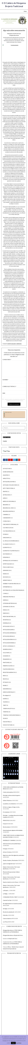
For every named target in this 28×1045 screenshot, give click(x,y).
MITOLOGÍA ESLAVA (8, 629)
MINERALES (6, 623)
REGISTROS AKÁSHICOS (9, 672)
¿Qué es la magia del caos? (9, 863)
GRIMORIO (19, 343)
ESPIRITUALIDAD (11, 343)
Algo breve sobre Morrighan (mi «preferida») (13, 855)
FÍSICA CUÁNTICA (7, 567)
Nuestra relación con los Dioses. (10, 882)
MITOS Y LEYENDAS (8, 646)
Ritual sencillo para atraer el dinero (11, 872)
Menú (25, 11)
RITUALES (5, 682)
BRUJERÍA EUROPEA (8, 511)
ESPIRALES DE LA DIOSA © (9, 560)
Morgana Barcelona (14, 35)
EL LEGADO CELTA (7, 544)
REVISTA (5, 679)
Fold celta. (5, 915)
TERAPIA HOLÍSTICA (8, 708)
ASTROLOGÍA (6, 494)
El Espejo (5, 848)
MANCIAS (5, 613)
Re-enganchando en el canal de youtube (12, 903)
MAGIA (5, 610)
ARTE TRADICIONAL (8, 488)
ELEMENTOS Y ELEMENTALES (10, 550)
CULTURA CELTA (7, 527)
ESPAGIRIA (5, 557)
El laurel (5, 823)
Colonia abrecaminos (8, 792)
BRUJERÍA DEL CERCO (8, 508)
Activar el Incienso (7, 852)
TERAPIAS (5, 711)
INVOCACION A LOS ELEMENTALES (12, 843)
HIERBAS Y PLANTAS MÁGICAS (10, 583)
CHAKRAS (5, 514)
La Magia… (5, 893)
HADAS (5, 573)
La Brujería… (6, 890)
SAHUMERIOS (6, 688)
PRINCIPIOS (6, 820)
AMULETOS (6, 478)
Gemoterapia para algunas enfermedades (12, 830)
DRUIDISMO (6, 537)
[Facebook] (4, 460)
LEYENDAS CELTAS (7, 606)
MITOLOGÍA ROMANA (8, 642)
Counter (5, 441)
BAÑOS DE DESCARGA (8, 501)
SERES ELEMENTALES (8, 692)
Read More (18, 1043)
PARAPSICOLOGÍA (7, 665)
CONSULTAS (6, 521)
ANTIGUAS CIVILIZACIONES (10, 485)
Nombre (5, 379)
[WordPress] (17, 460)
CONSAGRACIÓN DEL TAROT (10, 897)
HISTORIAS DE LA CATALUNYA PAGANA (13, 590)
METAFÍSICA (6, 619)
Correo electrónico (9, 386)
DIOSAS (5, 534)
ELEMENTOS (6, 547)
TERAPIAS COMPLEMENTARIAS (11, 715)
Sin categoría (6, 695)
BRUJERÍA (5, 504)
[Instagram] (6, 460)
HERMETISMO (6, 580)
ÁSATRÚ (5, 491)
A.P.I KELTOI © (6, 468)
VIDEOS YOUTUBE (7, 725)
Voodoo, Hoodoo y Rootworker (10, 860)
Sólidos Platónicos (7, 800)
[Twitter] (14, 460)
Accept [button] (13, 1043)
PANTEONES (6, 662)
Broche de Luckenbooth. (8, 912)
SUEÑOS (5, 698)
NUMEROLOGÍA (7, 649)
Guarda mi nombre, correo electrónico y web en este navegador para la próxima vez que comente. (15, 400)
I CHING (5, 593)
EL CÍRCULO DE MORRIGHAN (10, 540)
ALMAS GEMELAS (7, 471)
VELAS (4, 718)
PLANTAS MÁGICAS (8, 669)
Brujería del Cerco (18, 935)
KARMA (5, 600)
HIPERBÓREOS (7, 586)
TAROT (5, 705)
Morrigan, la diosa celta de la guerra (11, 795)
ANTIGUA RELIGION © (8, 481)
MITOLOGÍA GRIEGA (8, 636)
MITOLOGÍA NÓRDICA (8, 639)
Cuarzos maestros (7, 918)
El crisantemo (6, 812)
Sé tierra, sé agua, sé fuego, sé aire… (11, 807)
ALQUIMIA (5, 475)
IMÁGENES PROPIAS (8, 596)
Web (4, 393)
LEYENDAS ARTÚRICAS (9, 603)
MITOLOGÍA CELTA (7, 626)
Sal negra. (5, 908)
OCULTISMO (6, 652)
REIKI (4, 675)
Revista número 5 (7, 827)
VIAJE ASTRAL (6, 721)
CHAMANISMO (6, 517)
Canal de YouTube (7, 900)
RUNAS (4, 685)
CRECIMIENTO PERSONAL (9, 524)
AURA (4, 498)
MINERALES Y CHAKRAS (9, 840)
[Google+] (19, 460)
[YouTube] (11, 460)
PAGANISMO (6, 659)
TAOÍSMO (5, 702)
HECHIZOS (5, 577)
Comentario (7, 359)
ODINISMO (6, 656)
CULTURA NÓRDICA (8, 531)
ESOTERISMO (6, 554)
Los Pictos (5, 921)
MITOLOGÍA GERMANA (9, 633)
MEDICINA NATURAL (8, 616)
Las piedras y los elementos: (9, 803)
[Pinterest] (9, 460)
